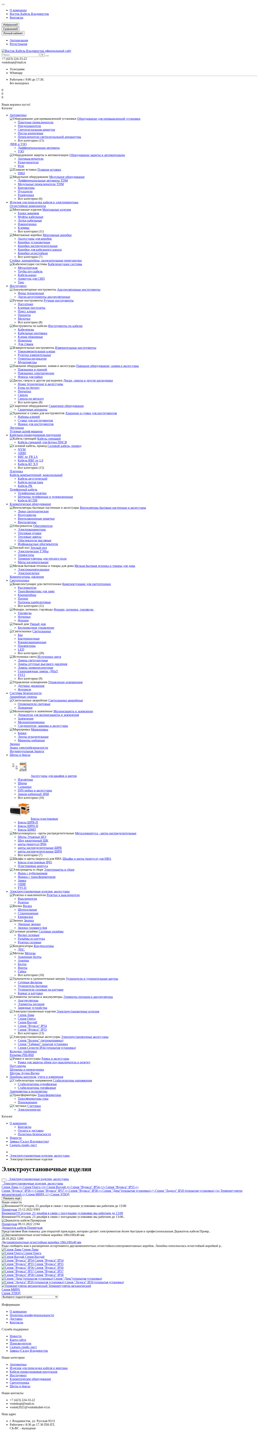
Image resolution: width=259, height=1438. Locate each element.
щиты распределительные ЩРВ (40, 847)
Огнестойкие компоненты (28, 206)
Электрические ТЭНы (33, 551)
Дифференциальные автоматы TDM (43, 180)
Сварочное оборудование (66, 406)
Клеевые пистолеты (31, 307)
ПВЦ (21, 173)
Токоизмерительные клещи (36, 351)
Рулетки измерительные (34, 355)
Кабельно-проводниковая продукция (35, 435)
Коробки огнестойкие (33, 253)
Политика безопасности (34, 1134)
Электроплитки (28, 573)
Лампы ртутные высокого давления (42, 664)
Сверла (23, 395)
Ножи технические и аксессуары (40, 384)
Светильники (41, 631)
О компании (18, 10)
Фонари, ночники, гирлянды (73, 609)
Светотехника (19, 580)
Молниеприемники (31, 722)
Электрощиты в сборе (59, 869)
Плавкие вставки (49, 169)
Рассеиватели (27, 587)
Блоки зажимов (28, 213)
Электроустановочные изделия (77, 1011)
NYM (21, 449)
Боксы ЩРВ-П (28, 822)
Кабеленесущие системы (65, 264)
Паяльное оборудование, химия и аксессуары (107, 366)
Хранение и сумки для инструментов (91, 413)
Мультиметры (27, 362)
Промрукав (9, 1209)
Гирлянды (25, 613)
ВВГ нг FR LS (28, 456)
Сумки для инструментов (35, 420)
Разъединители (28, 162)
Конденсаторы (44, 946)
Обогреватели (43, 526)
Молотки (24, 318)
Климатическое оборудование (30, 504)
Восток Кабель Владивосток (29, 14)
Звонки (15, 744)
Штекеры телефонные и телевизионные (45, 496)
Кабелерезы (26, 329)
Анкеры (23, 960)
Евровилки (25, 917)
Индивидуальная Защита (27, 751)
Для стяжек (25, 344)
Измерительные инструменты (75, 347)
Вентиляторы (27, 522)
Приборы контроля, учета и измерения (36, 1076)
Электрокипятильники (33, 569)
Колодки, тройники (23, 1051)
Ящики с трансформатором (36, 877)
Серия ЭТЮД (60, 1194)
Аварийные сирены (23, 696)
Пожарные (25, 707)
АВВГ (22, 453)
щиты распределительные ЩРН (40, 851)
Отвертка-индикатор (32, 358)
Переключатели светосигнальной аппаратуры (49, 137)
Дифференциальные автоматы (39, 147)
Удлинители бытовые (33, 986)
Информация (11, 1304)
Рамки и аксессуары (55, 1058)
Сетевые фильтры (30, 982)
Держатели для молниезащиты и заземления (48, 715)
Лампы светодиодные (33, 660)
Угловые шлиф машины (26, 431)
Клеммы (23, 227)
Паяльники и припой (32, 369)
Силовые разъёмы (51, 931)
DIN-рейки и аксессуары (35, 790)
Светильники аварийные (65, 700)
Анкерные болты (29, 957)
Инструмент (18, 286)
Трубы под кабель (30, 271)
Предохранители (29, 126)
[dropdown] (3, 4)
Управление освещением (65, 682)
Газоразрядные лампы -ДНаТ (38, 671)
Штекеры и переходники (27, 1069)
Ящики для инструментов (36, 424)
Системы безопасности (26, 693)
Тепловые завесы (29, 536)
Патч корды (18, 1066)
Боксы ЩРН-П (28, 826)
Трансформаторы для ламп (36, 591)
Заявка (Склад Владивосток (29, 1350)
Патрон (23, 598)
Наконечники (27, 224)
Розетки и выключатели (63, 895)
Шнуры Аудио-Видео (24, 1073)
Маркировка (39, 729)
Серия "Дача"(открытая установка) (128, 1190)
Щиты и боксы (20, 755)
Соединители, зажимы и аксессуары (43, 725)
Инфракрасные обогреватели (38, 544)
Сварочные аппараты (32, 409)
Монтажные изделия (56, 209)
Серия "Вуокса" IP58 (85, 1190)
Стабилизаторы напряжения (72, 1080)
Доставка (16, 1318)
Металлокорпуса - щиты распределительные (105, 833)
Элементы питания (31, 1004)
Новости (16, 1137)
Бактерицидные (29, 638)
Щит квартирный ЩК (33, 840)
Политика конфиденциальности (32, 1315)
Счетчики (34, 1106)
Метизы (30, 953)
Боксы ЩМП (27, 829)
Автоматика (18, 115)
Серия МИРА (38, 1194)
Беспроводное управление (36, 627)
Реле (21, 166)
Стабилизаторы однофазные (37, 1084)
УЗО (21, 151)
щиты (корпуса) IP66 (32, 844)
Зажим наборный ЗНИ (33, 794)
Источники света (49, 656)
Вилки (27, 906)
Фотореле (24, 689)
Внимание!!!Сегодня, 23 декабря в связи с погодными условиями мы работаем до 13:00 (62, 1213)
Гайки (22, 971)
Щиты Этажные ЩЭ (32, 837)
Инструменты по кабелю (65, 326)
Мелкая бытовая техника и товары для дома (104, 566)
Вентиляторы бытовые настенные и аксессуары (113, 507)
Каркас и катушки (30, 993)
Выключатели (27, 898)
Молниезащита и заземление (73, 711)
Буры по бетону (29, 387)
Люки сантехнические (33, 511)
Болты (22, 964)
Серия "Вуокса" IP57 (51, 1190)
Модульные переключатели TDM (41, 184)
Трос (21, 282)
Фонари (23, 620)
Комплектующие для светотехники (86, 584)
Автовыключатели (31, 158)
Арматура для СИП (31, 278)
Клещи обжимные (30, 336)
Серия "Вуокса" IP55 (32, 1029)
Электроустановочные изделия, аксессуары (40, 891)
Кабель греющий (49, 438)
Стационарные (28, 913)
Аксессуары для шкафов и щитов (54, 776)
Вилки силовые (28, 935)
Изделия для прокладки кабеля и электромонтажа (44, 202)
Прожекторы (27, 646)
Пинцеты (24, 315)
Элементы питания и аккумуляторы (88, 997)
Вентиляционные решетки (36, 518)
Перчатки (24, 391)
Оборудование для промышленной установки (108, 118)
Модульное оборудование (67, 177)
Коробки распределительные (38, 246)
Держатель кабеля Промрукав (22, 1227)
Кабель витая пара (30, 482)
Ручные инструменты (59, 300)
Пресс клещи (27, 311)
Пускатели (25, 191)
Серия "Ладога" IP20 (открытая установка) (187, 1190)
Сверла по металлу (31, 398)
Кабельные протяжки (32, 333)
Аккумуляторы (28, 1000)
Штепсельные (27, 909)
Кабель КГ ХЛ (28, 464)
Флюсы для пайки (30, 376)
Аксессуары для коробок (35, 238)
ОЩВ (22, 884)
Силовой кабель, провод (64, 446)
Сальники (25, 786)
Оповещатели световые (34, 704)
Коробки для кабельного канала (40, 249)
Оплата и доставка (31, 1130)
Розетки (23, 902)
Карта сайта (18, 1339)
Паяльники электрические (36, 373)
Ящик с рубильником (32, 873)
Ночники (24, 616)
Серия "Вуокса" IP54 (32, 1026)
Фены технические (31, 293)
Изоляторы (25, 779)
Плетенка (16, 471)
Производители (20, 1343)
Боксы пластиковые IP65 (35, 862)
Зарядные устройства (32, 1007)
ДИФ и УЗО (18, 144)
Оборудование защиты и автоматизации (97, 155)
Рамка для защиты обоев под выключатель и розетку (54, 1062)
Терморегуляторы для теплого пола (42, 558)
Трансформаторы (49, 1095)
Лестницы (17, 427)
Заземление (26, 718)
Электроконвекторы (32, 529)
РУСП (22, 887)
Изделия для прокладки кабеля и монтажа (39, 1368)
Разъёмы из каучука (31, 938)
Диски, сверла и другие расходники (88, 380)
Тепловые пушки (29, 533)
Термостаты (26, 555)
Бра (20, 635)
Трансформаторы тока (33, 1098)
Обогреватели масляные (34, 540)
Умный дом (38, 624)
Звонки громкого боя (32, 927)
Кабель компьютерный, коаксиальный (36, 475)
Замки (22, 880)
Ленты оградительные (33, 736)
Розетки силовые (29, 942)
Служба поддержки (15, 1329)
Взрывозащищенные (32, 642)
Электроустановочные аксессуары (84, 1037)
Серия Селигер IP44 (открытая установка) (47, 1047)
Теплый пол (38, 547)
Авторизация (19, 40)
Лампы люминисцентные (35, 667)
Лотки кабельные (30, 220)
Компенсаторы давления (27, 576)
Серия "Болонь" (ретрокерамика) (40, 1040)
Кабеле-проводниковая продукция (33, 1371)
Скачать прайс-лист (23, 1145)
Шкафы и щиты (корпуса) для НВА (87, 858)
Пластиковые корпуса (33, 866)
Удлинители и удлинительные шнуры (92, 978)
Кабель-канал (27, 275)
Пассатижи (25, 304)
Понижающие (27, 1102)
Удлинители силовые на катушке (41, 989)
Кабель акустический (32, 478)
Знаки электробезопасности (29, 747)
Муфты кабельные (30, 217)
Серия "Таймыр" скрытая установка (43, 1044)
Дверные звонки (29, 924)
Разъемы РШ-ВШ (22, 1055)
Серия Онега (27, 1018)
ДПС (21, 949)
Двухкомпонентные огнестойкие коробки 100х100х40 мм (41, 1242)
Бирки (22, 733)
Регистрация (18, 44)
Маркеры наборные (31, 740)
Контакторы (26, 187)
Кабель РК (25, 486)
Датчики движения (31, 685)
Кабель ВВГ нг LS (30, 460)
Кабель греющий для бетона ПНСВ (42, 442)
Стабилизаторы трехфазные (37, 1087)
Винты (22, 967)
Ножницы (25, 340)
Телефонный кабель (23, 489)
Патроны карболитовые (34, 602)
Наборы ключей (29, 416)
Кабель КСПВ (27, 500)
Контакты (16, 17)
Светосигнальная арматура (36, 129)
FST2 (21, 675)
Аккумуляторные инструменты (78, 289)
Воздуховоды (27, 515)
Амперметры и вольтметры (28, 1091)
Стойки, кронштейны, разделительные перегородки (46, 260)
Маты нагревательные (33, 562)
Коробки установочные (34, 242)
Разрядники (26, 195)
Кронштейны (27, 595)
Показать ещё (11, 1198)
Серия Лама (26, 1015)
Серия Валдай (27, 1022)
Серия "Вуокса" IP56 (18, 1190)
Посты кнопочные (30, 133)
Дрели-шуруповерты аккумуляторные (44, 297)
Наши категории (13, 1357)
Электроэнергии (29, 1109)
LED (21, 649)
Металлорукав (28, 267)
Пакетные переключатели (35, 122)
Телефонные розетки (32, 493)
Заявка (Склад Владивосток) (29, 1141)
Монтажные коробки (57, 235)
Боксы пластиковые (44, 818)
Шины (22, 783)
